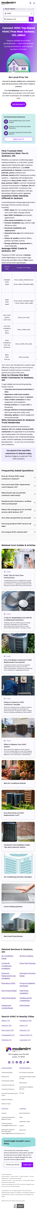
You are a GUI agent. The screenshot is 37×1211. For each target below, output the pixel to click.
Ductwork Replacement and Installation (8, 975)
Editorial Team (6, 1103)
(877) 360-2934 (6, 1131)
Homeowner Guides (8, 1081)
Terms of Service (11, 1186)
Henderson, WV (26, 1020)
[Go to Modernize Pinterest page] (9, 1062)
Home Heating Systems (13, 906)
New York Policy (17, 1180)
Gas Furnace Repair (9, 991)
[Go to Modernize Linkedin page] (20, 1062)
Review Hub (5, 1076)
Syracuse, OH (25, 1030)
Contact (4, 1113)
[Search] (30, 3)
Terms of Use (14, 1176)
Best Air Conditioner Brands (15, 783)
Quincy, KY (24, 1025)
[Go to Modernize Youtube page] (28, 1062)
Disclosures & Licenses (15, 1178)
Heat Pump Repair (9, 998)
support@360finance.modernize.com (13, 1133)
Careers (21, 1125)
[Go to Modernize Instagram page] (13, 1062)
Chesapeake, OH (8, 1035)
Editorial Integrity (7, 1099)
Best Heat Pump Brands (13, 936)
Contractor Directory (8, 1089)
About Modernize (24, 1113)
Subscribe (27, 1165)
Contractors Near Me (8, 1085)
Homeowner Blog (7, 1072)
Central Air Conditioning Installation (6, 965)
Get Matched (17, 104)
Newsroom (22, 1130)
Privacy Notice (6, 1176)
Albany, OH (6, 1020)
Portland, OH (6, 1040)
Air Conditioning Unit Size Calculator (18, 877)
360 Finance (23, 1083)
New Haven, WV (8, 1030)
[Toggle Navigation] (34, 3)
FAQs (20, 1117)
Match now (17, 139)
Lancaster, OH (25, 1040)
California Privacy (7, 1180)
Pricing (21, 1093)
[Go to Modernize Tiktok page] (24, 1062)
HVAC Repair (25, 1005)
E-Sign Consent (23, 1176)
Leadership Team (24, 1121)
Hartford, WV (7, 1025)
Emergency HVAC (8, 983)
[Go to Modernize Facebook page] (17, 1062)
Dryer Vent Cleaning (27, 963)
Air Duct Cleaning (26, 956)
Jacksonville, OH (26, 1035)
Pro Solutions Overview (26, 1072)
